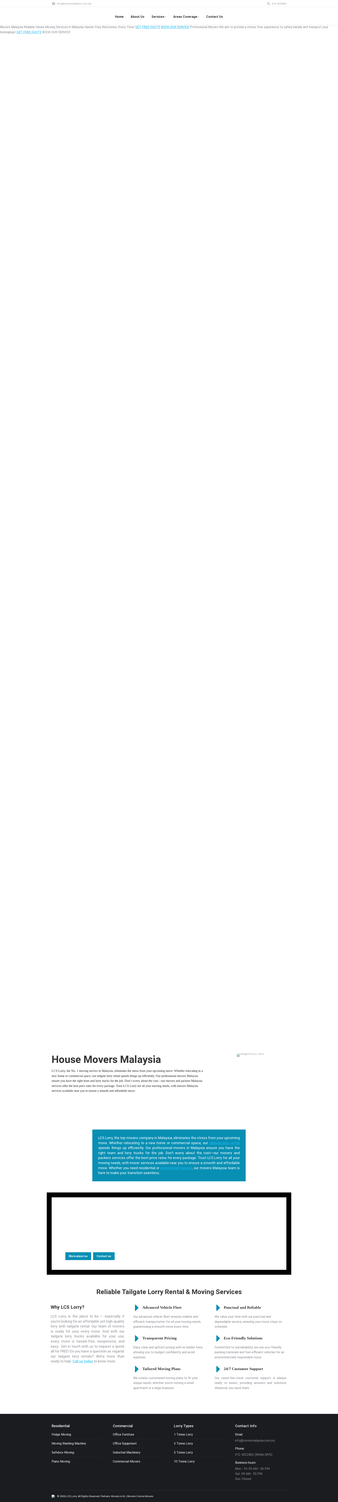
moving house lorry (80, 1233)
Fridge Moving (61, 1434)
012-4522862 (279, 3)
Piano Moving (61, 1461)
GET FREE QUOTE (147, 27)
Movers (131, 1496)
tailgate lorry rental (224, 1143)
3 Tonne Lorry (183, 1443)
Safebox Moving (63, 1452)
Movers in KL (118, 1496)
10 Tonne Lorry (184, 1461)
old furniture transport (201, 1228)
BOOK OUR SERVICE (175, 27)
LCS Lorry (71, 1496)
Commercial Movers (126, 1461)
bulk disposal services (211, 1223)
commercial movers (176, 1168)
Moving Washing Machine (69, 1443)
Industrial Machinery (126, 1452)
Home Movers (145, 1496)
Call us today (83, 1361)
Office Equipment (125, 1443)
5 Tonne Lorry (183, 1452)
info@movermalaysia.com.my (74, 3)
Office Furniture (123, 1434)
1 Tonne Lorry (183, 1434)
